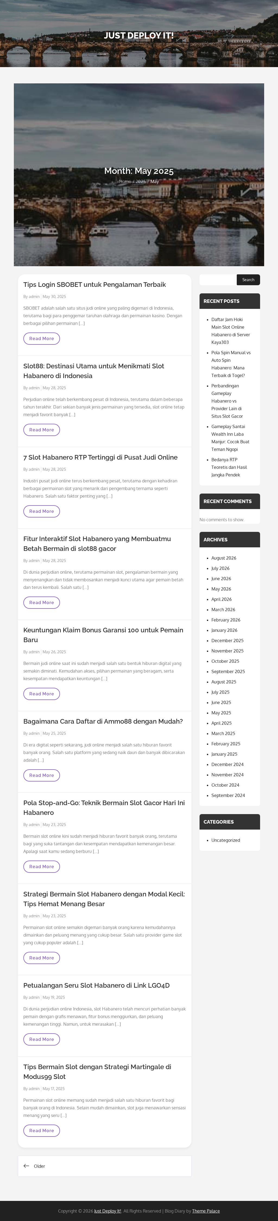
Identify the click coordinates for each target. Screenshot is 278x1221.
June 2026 (221, 578)
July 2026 (220, 568)
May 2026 (221, 589)
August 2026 (223, 558)
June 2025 (221, 702)
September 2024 (228, 795)
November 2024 (227, 774)
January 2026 (224, 630)
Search (248, 279)
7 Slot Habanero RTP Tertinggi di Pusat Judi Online (100, 457)
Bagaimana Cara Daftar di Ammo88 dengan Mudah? (103, 721)
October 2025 (225, 661)
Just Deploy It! (139, 35)
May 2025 (221, 712)
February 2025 (225, 743)
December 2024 (227, 764)
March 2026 (223, 609)
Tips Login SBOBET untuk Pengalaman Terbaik (94, 284)
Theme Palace (206, 1211)
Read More (43, 340)
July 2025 (220, 692)
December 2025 (227, 640)
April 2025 (221, 723)
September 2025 (228, 671)
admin (34, 296)
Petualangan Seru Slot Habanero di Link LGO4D (96, 985)
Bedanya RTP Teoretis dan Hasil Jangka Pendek (229, 467)
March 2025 (223, 733)
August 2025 (223, 682)
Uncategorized (225, 840)
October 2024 (225, 785)
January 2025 (224, 754)
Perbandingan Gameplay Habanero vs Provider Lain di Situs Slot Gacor (227, 401)
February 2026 (225, 620)
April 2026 (221, 599)
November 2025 (227, 651)
